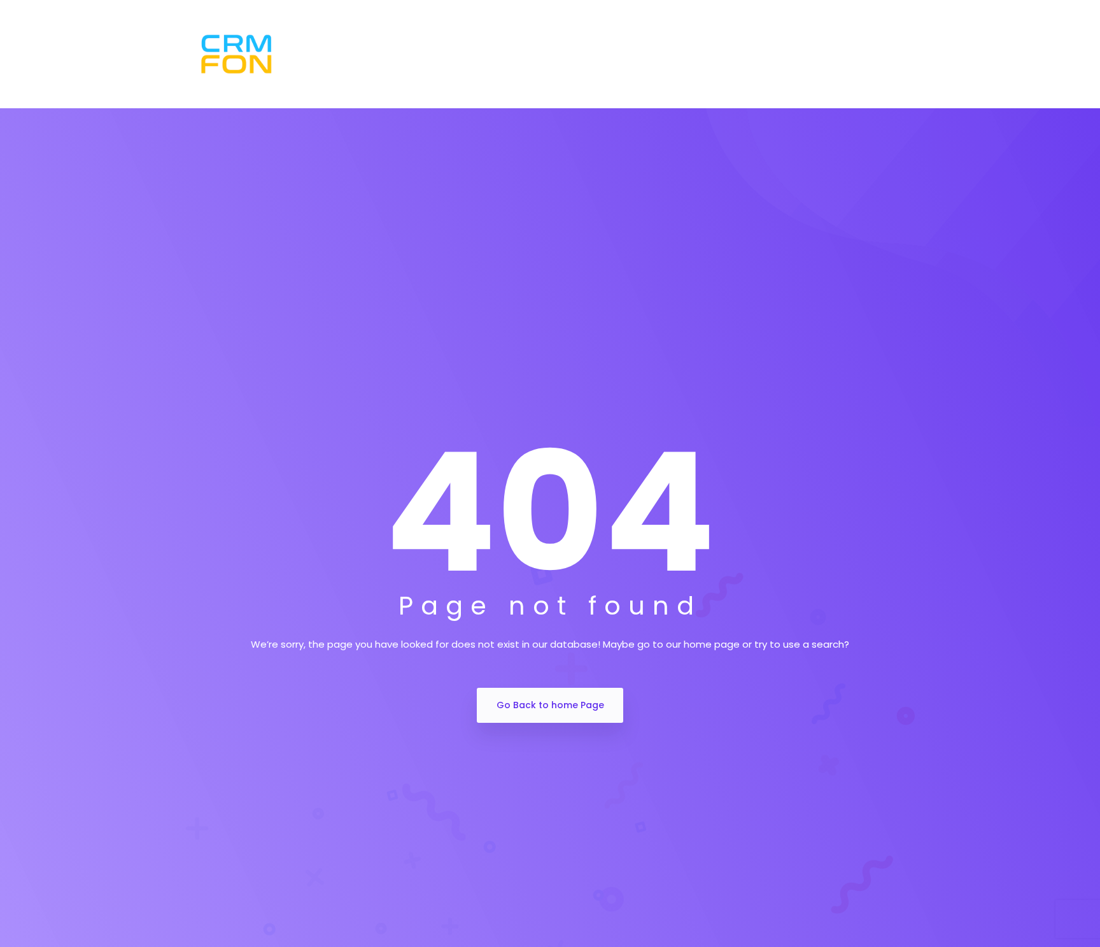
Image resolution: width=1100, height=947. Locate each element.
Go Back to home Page (550, 705)
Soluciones (471, 54)
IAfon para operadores (688, 54)
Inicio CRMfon (385, 54)
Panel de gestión (565, 54)
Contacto (794, 54)
